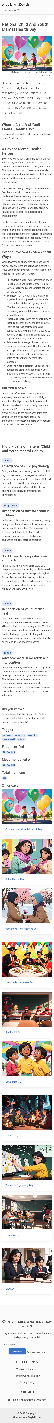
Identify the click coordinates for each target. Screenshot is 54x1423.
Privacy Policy (27, 1382)
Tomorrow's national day (27, 1375)
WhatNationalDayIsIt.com (27, 1417)
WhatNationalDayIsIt (15, 4)
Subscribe (17, 1351)
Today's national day (27, 1369)
